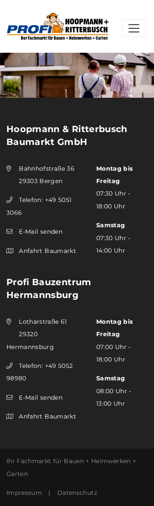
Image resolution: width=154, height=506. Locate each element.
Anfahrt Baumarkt (47, 251)
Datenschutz (77, 493)
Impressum (24, 493)
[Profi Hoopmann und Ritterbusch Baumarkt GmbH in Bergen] (57, 25)
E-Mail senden (40, 231)
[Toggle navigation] (134, 28)
